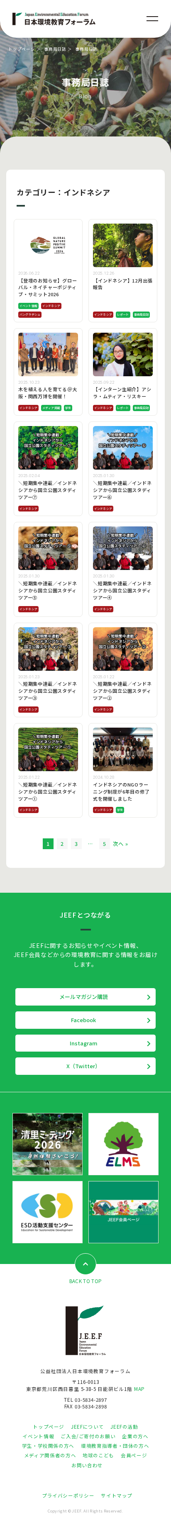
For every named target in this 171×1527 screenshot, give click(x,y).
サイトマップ (116, 1495)
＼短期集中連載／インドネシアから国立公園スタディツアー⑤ (47, 590)
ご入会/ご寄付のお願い (88, 1436)
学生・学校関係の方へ (48, 1445)
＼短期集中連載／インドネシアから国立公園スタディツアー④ (122, 590)
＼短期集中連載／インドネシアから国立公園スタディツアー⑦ (47, 490)
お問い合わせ (87, 1465)
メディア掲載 (51, 408)
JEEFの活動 (124, 1426)
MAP (139, 1389)
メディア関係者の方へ (50, 1455)
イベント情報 (28, 306)
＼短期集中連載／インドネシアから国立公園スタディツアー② (122, 690)
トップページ (21, 49)
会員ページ (134, 1455)
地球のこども (98, 1455)
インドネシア (51, 306)
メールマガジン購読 (83, 997)
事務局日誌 (55, 49)
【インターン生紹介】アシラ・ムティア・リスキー (122, 392)
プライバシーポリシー (68, 1495)
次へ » (120, 844)
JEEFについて (87, 1426)
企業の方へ (135, 1436)
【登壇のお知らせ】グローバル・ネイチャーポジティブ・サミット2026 (47, 287)
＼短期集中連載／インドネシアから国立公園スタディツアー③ (47, 690)
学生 (68, 408)
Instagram (84, 1043)
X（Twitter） (83, 1066)
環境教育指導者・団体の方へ (115, 1445)
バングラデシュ (30, 314)
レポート (123, 314)
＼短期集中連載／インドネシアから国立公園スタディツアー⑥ (122, 490)
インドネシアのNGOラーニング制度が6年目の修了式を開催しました (121, 791)
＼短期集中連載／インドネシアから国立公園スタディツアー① (47, 791)
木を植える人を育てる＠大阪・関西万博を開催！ (47, 392)
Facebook (83, 1020)
